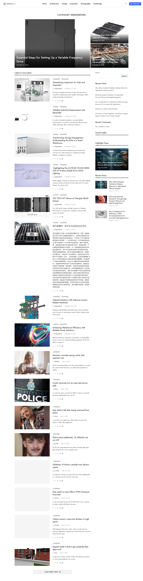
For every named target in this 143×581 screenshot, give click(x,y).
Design (64, 4)
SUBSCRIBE (136, 4)
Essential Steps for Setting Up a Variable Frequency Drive (49, 59)
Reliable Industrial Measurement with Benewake (69, 111)
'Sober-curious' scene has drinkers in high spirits (71, 520)
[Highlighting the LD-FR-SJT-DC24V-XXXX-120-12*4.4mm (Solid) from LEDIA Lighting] (32, 175)
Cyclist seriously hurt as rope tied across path (70, 384)
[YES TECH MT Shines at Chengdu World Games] (32, 205)
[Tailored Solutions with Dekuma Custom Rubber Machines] (32, 307)
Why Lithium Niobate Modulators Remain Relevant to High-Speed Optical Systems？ (117, 185)
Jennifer (56, 444)
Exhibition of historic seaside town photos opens (71, 466)
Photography (85, 4)
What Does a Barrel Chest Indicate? (106, 109)
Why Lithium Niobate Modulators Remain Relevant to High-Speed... (111, 163)
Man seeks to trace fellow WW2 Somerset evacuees (71, 493)
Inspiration (74, 4)
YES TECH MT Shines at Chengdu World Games (70, 199)
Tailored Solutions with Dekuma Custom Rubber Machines (70, 301)
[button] (97, 159)
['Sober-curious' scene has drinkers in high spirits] (32, 526)
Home (44, 4)
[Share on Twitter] (58, 101)
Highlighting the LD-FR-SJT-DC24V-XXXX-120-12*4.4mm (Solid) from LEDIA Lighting (71, 171)
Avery (55, 553)
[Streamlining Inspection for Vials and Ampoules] (32, 89)
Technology (97, 4)
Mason (56, 389)
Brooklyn (56, 471)
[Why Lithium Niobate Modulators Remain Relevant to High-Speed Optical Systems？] (111, 159)
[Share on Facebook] (55, 101)
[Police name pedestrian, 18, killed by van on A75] (32, 444)
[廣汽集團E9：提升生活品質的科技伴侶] (32, 233)
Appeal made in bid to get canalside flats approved (70, 548)
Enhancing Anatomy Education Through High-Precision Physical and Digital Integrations (118, 200)
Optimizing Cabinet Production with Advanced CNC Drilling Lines (107, 61)
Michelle (56, 525)
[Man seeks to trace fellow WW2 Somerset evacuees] (32, 499)
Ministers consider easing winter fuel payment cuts (68, 356)
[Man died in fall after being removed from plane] (32, 417)
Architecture (54, 4)
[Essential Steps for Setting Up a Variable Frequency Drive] (52, 43)
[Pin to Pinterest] (60, 101)
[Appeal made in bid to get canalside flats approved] (32, 554)
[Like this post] (53, 101)
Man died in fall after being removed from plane (71, 411)
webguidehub (58, 89)
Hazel (56, 416)
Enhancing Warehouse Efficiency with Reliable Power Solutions (69, 329)
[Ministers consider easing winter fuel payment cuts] (32, 362)
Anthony (56, 498)
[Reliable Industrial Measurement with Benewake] (32, 117)
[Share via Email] (62, 101)
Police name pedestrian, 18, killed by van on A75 (70, 439)
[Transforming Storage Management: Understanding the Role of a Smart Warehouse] (32, 145)
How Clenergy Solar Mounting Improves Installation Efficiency (105, 36)
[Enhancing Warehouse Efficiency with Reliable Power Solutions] (32, 335)
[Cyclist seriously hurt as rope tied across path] (32, 390)
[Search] (126, 4)
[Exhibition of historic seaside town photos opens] (32, 472)
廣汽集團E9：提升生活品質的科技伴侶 (69, 226)
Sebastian (57, 361)
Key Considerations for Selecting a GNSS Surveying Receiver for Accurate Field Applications (118, 214)
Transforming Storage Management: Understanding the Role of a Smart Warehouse (68, 140)
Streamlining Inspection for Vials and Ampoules (69, 83)
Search (97, 73)
